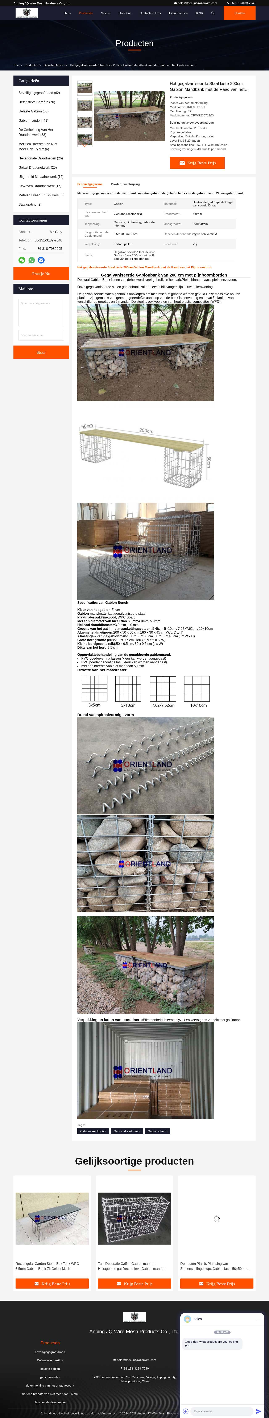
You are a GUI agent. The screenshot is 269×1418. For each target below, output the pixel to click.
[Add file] (186, 1411)
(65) (33, 111)
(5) (40, 195)
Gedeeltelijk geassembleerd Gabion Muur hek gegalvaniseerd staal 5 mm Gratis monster (214, 1266)
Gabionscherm (157, 1131)
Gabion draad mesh (127, 1131)
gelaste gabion (54, 65)
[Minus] (258, 1318)
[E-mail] (41, 260)
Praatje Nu (41, 273)
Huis (16, 65)
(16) (40, 177)
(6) (37, 146)
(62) (39, 93)
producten (31, 65)
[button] (85, 145)
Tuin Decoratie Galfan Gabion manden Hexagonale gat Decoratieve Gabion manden (49, 1266)
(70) (36, 102)
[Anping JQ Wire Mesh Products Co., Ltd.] (26, 13)
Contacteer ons (150, 13)
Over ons (125, 13)
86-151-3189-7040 (243, 3)
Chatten (240, 13)
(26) (40, 158)
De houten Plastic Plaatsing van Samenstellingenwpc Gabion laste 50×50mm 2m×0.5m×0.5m (131, 1266)
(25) (37, 167)
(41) (33, 120)
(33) (35, 132)
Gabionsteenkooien (93, 1131)
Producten (86, 13)
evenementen (178, 13)
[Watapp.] (31, 260)
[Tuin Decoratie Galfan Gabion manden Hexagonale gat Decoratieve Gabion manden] (52, 1219)
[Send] (258, 1411)
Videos (105, 13)
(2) (29, 204)
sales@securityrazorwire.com (198, 3)
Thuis (67, 13)
